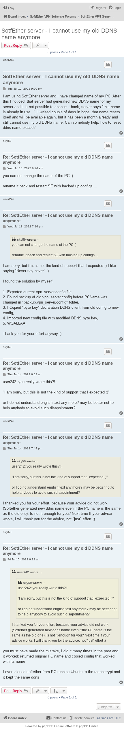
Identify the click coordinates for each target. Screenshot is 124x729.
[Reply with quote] (108, 64)
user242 (8, 59)
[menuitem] (8, 7)
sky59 (7, 140)
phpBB (46, 726)
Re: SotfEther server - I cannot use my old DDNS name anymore (58, 160)
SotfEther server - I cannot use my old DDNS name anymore (59, 33)
